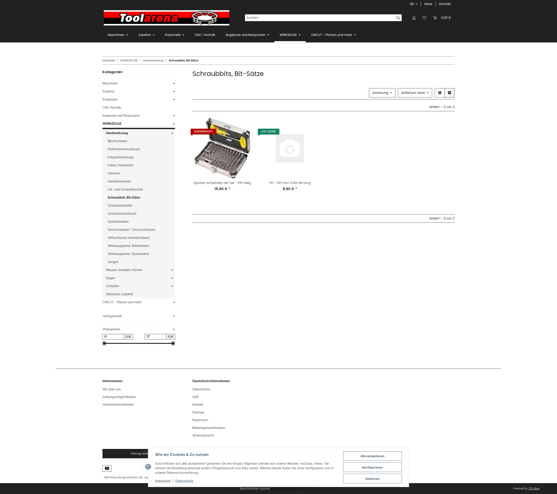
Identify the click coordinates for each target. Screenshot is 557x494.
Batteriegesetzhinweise (208, 428)
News (428, 4)
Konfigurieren (372, 467)
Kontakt (445, 4)
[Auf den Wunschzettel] (245, 137)
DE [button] (412, 4)
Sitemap (198, 412)
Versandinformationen (118, 404)
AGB (195, 397)
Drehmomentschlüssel (124, 149)
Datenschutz (184, 480)
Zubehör (108, 91)
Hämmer (114, 173)
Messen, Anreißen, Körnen (124, 270)
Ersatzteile (109, 99)
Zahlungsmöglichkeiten (119, 397)
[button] (414, 17)
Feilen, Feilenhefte (121, 165)
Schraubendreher (120, 205)
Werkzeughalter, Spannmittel (128, 254)
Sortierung (380, 93)
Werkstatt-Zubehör (119, 294)
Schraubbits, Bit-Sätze (124, 197)
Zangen (113, 262)
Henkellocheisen (119, 181)
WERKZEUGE (111, 123)
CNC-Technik (111, 107)
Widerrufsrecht (203, 435)
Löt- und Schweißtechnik (125, 189)
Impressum (163, 480)
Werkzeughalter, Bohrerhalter (128, 246)
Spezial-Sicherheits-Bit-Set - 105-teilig (222, 183)
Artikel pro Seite (413, 93)
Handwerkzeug (117, 133)
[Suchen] (398, 18)
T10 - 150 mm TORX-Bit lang (289, 183)
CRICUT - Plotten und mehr (122, 302)
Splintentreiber (118, 221)
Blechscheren (117, 141)
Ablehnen (372, 479)
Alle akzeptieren (372, 456)
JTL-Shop (534, 488)
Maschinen (110, 83)
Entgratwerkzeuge (121, 157)
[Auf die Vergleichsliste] (245, 125)
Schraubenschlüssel (122, 213)
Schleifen (112, 286)
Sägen (110, 278)
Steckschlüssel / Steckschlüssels (131, 229)
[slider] (104, 343)
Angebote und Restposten (121, 115)
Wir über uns (111, 389)
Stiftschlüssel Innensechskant (129, 237)
